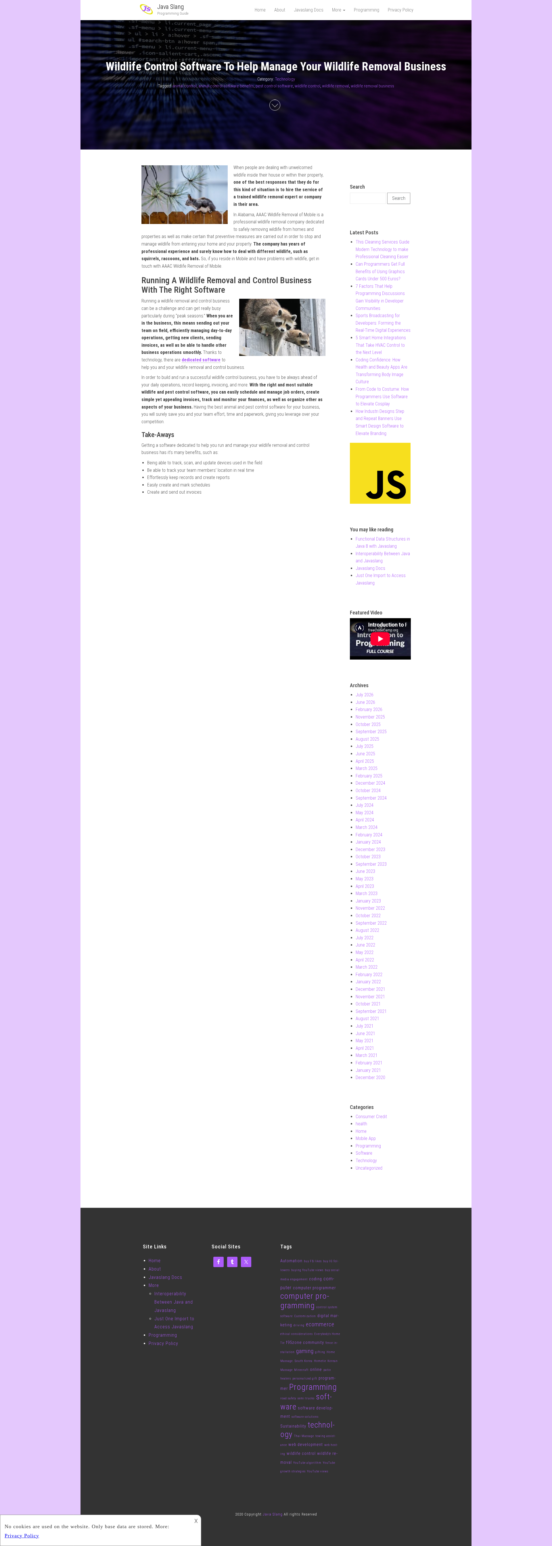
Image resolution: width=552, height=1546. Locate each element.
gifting (320, 1352)
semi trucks (306, 1398)
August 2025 (367, 739)
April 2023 (365, 886)
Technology (285, 79)
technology (307, 1429)
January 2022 (368, 981)
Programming (366, 10)
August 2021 (367, 1018)
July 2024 (364, 805)
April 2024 (365, 820)
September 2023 (371, 864)
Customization (305, 1316)
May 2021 (364, 1040)
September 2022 (371, 923)
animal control (184, 86)
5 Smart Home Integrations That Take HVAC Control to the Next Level (381, 345)
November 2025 (370, 717)
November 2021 (370, 996)
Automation (291, 1260)
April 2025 (365, 761)
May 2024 (364, 812)
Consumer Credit (371, 1116)
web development (305, 1444)
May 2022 (364, 952)
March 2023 (366, 893)
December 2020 (370, 1077)
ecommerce (320, 1324)
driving (299, 1325)
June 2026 (365, 702)
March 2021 (366, 1055)
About (279, 10)
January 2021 (368, 1070)
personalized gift (304, 1378)
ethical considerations (296, 1334)
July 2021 (364, 1026)
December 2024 (370, 783)
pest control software (274, 86)
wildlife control (307, 86)
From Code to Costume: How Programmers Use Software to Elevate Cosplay (382, 396)
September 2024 (371, 798)
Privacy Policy (400, 10)
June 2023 (365, 871)
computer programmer (314, 1287)
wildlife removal (335, 86)
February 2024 (369, 835)
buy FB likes (313, 1261)
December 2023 (370, 849)
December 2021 (370, 989)
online (316, 1369)
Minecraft (301, 1370)
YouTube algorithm (307, 1463)
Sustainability (293, 1426)
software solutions (305, 1417)
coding (315, 1278)
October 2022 (368, 915)
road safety (288, 1398)
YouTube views (317, 1471)
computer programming (304, 1300)
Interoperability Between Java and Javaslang (173, 1302)
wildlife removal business (372, 86)
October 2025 (368, 724)
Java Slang (170, 6)
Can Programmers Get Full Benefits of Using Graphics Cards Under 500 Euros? (380, 271)
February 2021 (369, 1063)
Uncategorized (369, 1168)
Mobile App (366, 1138)
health (361, 1124)
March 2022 (366, 967)
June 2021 (365, 1033)
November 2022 (370, 908)
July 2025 (364, 746)
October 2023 (368, 856)
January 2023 (368, 901)
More (337, 10)
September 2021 (371, 1011)
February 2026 (369, 709)
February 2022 (369, 974)
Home (260, 10)
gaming (305, 1351)
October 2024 (368, 790)
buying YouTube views (307, 1270)
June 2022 (365, 945)
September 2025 (371, 731)
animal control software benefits (226, 86)
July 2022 (364, 937)
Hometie (320, 1361)
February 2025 (369, 776)
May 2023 (364, 879)
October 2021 (368, 1004)
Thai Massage (304, 1436)
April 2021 (365, 1048)
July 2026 (364, 695)
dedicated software (201, 360)
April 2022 (365, 960)
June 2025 (365, 753)
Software (364, 1153)
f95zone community (305, 1342)
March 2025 (366, 768)
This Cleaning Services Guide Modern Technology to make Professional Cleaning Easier (382, 249)
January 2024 (368, 842)
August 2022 (367, 930)
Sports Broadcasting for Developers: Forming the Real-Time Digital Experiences (383, 323)
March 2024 (366, 827)
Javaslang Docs (308, 10)
